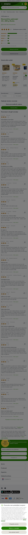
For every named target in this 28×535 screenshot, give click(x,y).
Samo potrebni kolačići (14, 532)
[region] (14, 519)
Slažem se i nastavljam (14, 528)
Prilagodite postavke (14, 524)
